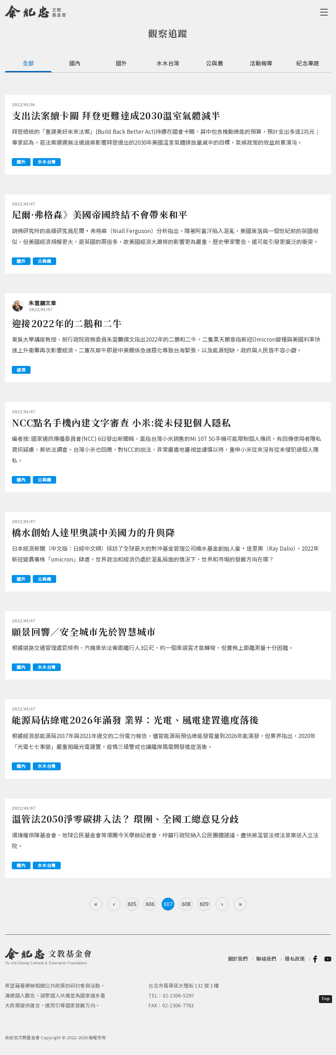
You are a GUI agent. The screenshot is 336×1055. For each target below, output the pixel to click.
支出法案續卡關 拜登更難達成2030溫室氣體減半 (116, 115)
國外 (121, 63)
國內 (75, 63)
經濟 (21, 370)
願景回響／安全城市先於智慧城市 (84, 631)
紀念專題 (307, 63)
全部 (28, 63)
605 (132, 904)
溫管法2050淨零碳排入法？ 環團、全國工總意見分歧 (126, 818)
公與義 (214, 63)
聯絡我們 (266, 958)
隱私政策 (295, 958)
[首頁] (35, 11)
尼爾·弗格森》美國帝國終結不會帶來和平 (100, 214)
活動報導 (261, 63)
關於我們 (238, 958)
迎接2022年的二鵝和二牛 (67, 323)
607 (168, 904)
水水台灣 (168, 63)
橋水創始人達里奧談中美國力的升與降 (93, 532)
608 (186, 904)
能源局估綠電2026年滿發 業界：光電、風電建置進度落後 (135, 719)
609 (204, 904)
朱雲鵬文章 (42, 303)
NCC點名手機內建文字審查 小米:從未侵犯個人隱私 (121, 422)
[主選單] (325, 12)
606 (150, 904)
